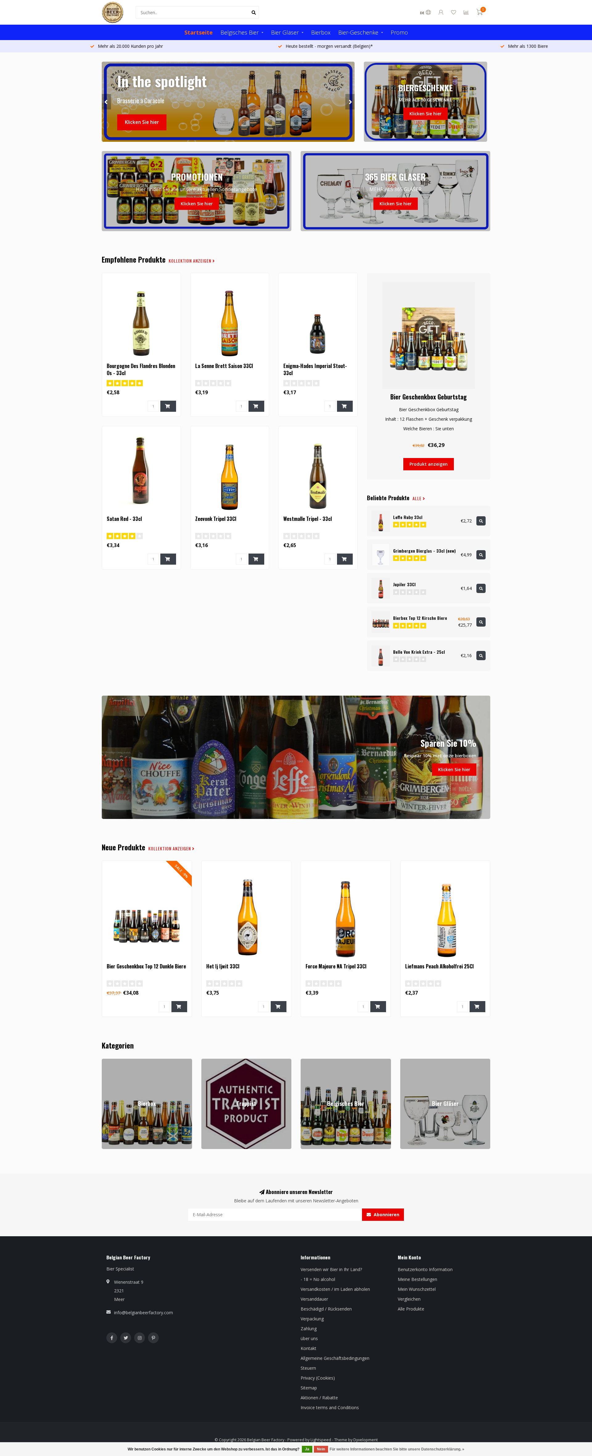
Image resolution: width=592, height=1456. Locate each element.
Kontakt (308, 1348)
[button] (106, 101)
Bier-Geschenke (358, 32)
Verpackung (312, 1319)
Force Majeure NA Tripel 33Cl (336, 966)
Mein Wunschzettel (417, 1289)
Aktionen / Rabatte (319, 1398)
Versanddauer (314, 1299)
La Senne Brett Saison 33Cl (224, 366)
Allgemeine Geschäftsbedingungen (335, 1358)
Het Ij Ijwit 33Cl (222, 966)
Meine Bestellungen (417, 1279)
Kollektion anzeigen (190, 260)
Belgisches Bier (239, 32)
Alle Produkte (411, 1309)
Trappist (209, 1062)
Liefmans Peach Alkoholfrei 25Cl (439, 966)
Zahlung (309, 1328)
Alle (418, 498)
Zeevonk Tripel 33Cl (215, 518)
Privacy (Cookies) (318, 1378)
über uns (309, 1338)
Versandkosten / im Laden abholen (335, 1289)
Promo (399, 32)
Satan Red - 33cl (124, 518)
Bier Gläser (285, 32)
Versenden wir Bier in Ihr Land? (331, 1269)
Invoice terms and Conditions (330, 1407)
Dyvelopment (365, 1439)
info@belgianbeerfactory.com (143, 1312)
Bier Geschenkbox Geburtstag (428, 396)
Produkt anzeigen (428, 464)
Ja (307, 1449)
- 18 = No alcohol (318, 1279)
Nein (321, 1449)
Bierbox (321, 32)
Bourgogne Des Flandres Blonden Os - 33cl (141, 369)
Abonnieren (385, 1214)
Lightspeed (320, 1439)
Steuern (308, 1368)
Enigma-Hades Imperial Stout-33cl (315, 369)
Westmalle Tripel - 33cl (307, 518)
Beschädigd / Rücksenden (326, 1309)
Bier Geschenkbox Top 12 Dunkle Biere (146, 966)
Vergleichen (409, 1299)
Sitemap (309, 1388)
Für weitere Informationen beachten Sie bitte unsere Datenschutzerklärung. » (397, 1449)
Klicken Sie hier (142, 122)
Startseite (198, 32)
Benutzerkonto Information (425, 1269)
